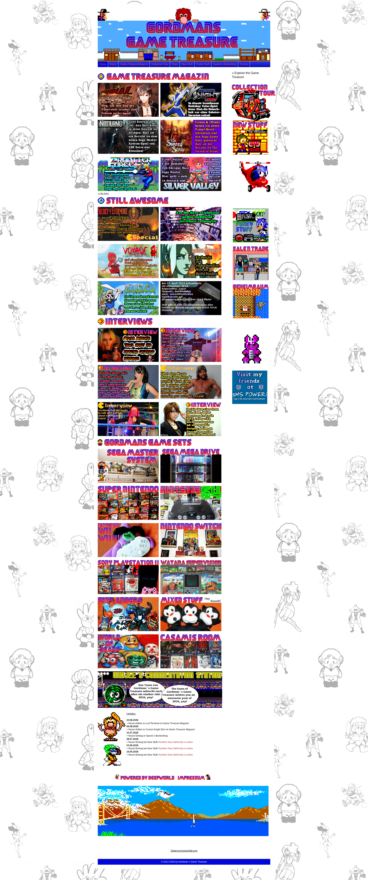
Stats (175, 64)
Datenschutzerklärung (184, 850)
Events (244, 64)
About (113, 64)
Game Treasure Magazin (134, 64)
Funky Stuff (202, 64)
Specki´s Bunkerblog (224, 64)
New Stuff (187, 64)
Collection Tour (160, 64)
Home (103, 64)
